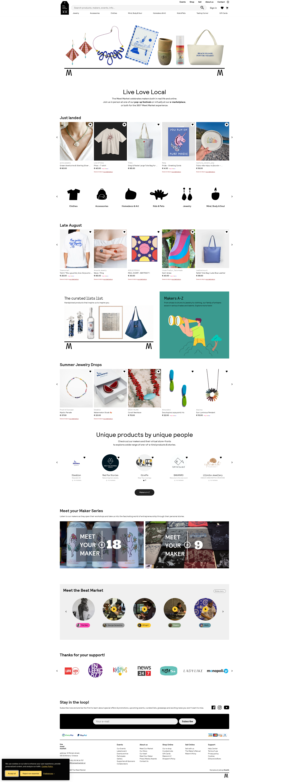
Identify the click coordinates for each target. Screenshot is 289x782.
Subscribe (167, 390)
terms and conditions (174, 399)
